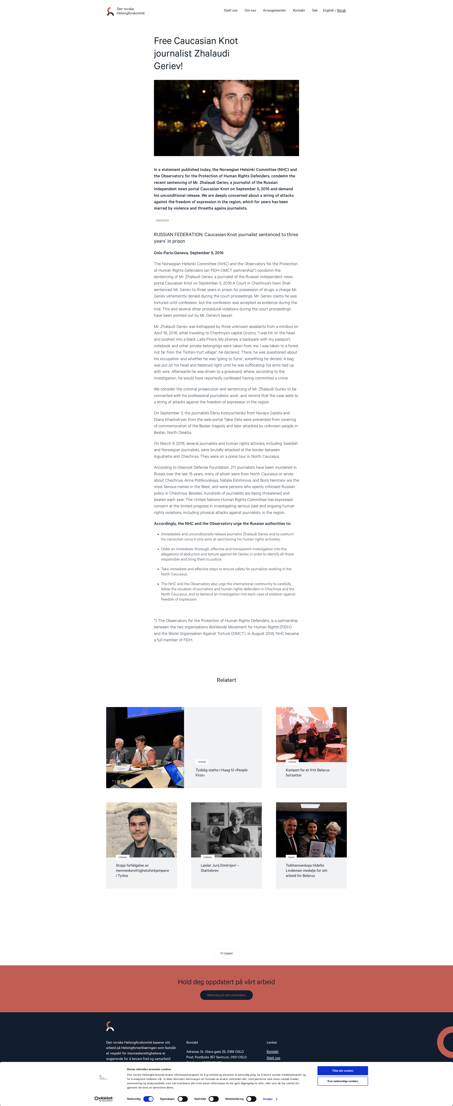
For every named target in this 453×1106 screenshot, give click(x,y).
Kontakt (299, 11)
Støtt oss (230, 11)
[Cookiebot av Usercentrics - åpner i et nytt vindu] (103, 1099)
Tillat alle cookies (342, 1070)
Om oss (250, 11)
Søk (315, 11)
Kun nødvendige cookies (343, 1081)
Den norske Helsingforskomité (131, 11)
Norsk (341, 11)
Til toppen (226, 953)
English (328, 11)
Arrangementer (274, 11)
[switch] (183, 1099)
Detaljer (268, 1099)
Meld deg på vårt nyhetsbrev (226, 995)
